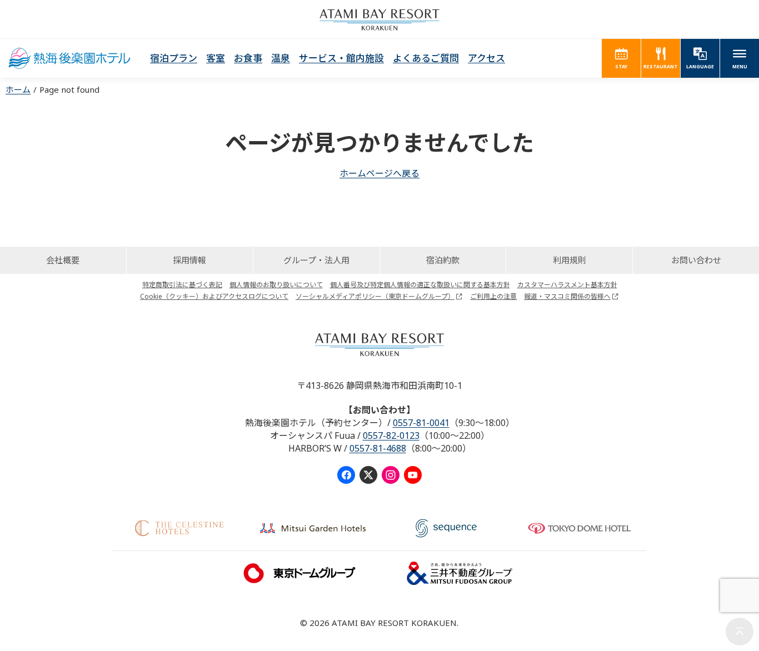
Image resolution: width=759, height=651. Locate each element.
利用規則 (569, 260)
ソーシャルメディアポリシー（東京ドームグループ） (375, 296)
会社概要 (62, 260)
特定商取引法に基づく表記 (182, 284)
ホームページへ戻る (379, 173)
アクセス (486, 58)
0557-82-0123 (391, 435)
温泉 (280, 58)
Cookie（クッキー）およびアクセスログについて (214, 296)
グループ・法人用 (316, 260)
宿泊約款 (443, 260)
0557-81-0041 (421, 423)
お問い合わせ (696, 260)
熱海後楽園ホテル (69, 58)
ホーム (18, 89)
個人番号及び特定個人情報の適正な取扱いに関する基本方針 (420, 284)
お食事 (248, 58)
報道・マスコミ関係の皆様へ (567, 296)
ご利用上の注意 (493, 296)
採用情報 (189, 260)
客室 (215, 58)
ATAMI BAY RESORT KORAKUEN (379, 19)
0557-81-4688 (377, 448)
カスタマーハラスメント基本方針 (567, 284)
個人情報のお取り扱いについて (276, 284)
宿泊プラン (173, 58)
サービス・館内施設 (341, 58)
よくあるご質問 (426, 58)
